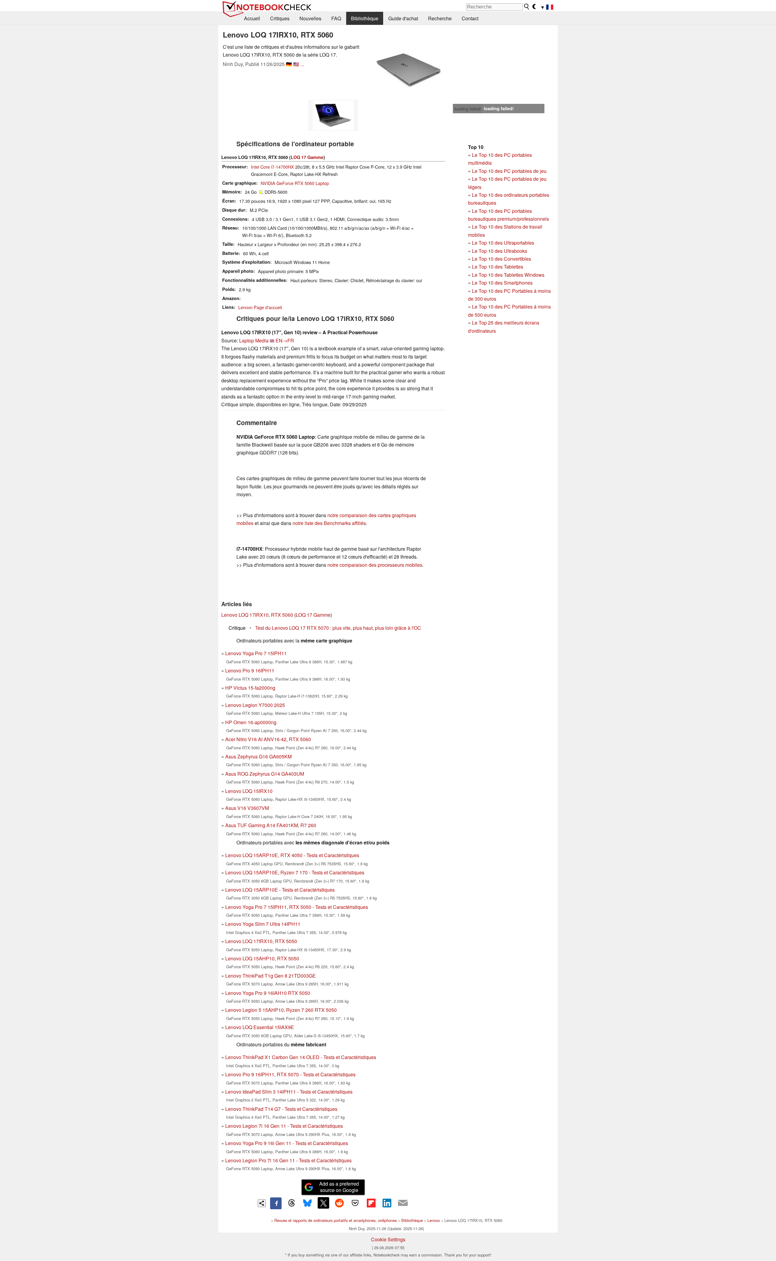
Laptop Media (254, 340)
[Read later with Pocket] (355, 1203)
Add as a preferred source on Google (339, 1186)
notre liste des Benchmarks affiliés (329, 523)
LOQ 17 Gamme (307, 157)
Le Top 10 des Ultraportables (503, 242)
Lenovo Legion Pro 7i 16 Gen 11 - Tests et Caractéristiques (288, 1160)
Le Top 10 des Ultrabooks (499, 250)
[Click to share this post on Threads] (291, 1203)
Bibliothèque (364, 18)
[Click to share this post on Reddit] (339, 1203)
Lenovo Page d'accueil (260, 307)
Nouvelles (310, 18)
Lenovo (433, 1220)
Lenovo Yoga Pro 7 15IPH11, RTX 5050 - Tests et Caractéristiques (296, 906)
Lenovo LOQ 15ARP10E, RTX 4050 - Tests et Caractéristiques (292, 855)
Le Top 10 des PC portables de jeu (509, 170)
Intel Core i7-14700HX (272, 166)
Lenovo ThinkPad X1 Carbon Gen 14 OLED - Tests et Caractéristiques (300, 1057)
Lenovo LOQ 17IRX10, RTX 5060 (257, 614)
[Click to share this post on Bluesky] (307, 1203)
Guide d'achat (403, 18)
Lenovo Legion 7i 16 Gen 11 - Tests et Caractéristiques (284, 1125)
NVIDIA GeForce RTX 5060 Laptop (295, 183)
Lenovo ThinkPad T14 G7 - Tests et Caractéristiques (281, 1108)
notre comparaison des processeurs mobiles (374, 564)
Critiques (279, 18)
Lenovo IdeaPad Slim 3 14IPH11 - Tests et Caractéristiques (289, 1091)
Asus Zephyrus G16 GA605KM (258, 756)
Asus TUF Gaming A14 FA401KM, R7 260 (270, 825)
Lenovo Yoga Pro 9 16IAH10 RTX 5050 (267, 992)
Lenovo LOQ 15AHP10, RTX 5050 (262, 958)
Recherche (440, 18)
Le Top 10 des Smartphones (502, 282)
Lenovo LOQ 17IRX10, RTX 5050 (261, 941)
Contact (470, 18)
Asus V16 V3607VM (247, 807)
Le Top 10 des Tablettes (497, 266)
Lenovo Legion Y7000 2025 (255, 704)
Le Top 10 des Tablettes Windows (508, 274)
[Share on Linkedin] (387, 1203)
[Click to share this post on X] (323, 1203)
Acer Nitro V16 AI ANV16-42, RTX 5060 (268, 739)
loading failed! (467, 109)
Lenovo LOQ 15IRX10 (249, 790)
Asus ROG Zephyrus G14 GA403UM (264, 773)
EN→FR (285, 340)
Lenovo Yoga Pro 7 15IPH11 (256, 653)
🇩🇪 (289, 64)
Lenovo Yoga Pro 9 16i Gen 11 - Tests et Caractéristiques (286, 1143)
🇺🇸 (296, 64)
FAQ (336, 18)
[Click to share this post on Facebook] (276, 1203)
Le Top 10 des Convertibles (501, 258)
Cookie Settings (388, 1239)
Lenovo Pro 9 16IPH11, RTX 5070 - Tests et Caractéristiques (290, 1074)
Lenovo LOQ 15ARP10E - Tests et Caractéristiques (280, 889)
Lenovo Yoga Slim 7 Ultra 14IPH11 (262, 923)
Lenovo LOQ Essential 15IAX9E (259, 1027)
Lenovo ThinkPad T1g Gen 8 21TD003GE (270, 975)
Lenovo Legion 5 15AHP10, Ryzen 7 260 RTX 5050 (281, 1009)
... (302, 64)
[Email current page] (403, 1203)
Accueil (252, 18)
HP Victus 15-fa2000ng (250, 687)
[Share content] (262, 1203)
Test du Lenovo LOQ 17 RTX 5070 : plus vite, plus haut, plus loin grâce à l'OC (338, 627)
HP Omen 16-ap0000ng (250, 722)
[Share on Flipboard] (371, 1203)
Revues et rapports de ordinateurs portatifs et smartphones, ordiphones (335, 1220)
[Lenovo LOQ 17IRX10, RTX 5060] (408, 70)
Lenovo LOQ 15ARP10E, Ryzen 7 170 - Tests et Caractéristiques (294, 872)
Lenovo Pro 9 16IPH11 (249, 670)
